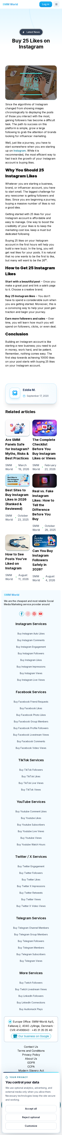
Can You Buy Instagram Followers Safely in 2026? (42, 560)
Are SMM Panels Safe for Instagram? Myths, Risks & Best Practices (17, 449)
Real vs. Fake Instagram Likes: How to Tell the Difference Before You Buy (43, 505)
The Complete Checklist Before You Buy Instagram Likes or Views (44, 449)
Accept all (31, 1108)
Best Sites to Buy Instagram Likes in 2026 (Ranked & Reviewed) (16, 499)
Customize (31, 1125)
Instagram (20, 150)
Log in (45, 4)
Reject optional (31, 1117)
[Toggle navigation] (56, 4)
